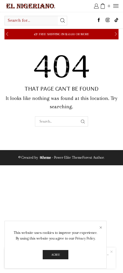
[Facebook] (99, 20)
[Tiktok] (116, 20)
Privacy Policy (85, 238)
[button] (7, 34)
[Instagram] (108, 20)
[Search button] (62, 20)
